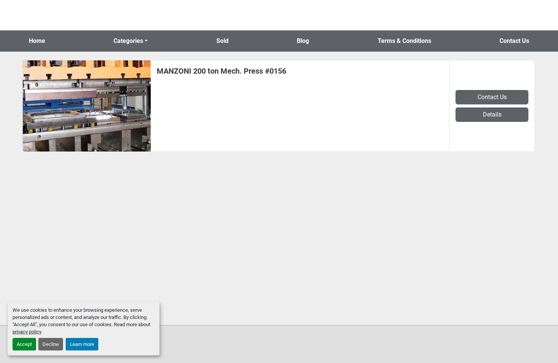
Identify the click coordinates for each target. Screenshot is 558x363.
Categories (128, 40)
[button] (130, 41)
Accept (24, 344)
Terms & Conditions (404, 40)
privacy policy (27, 332)
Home (37, 40)
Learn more (82, 344)
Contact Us (514, 40)
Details (492, 114)
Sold (222, 40)
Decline (51, 344)
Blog (303, 40)
